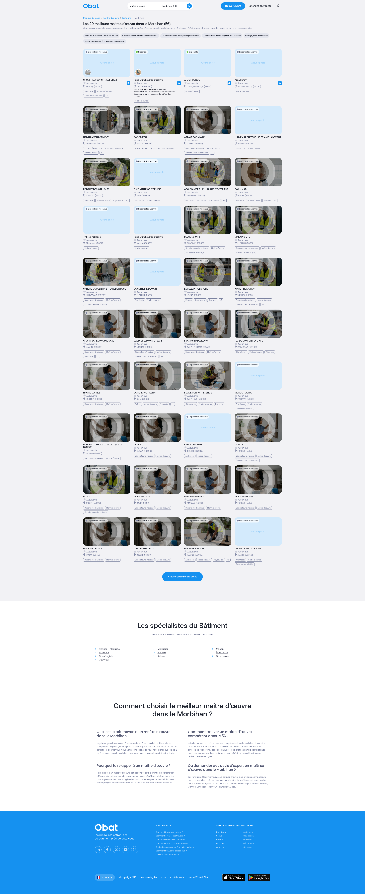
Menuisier (163, 649)
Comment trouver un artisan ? (169, 832)
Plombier (104, 652)
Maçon (220, 649)
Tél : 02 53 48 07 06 (198, 877)
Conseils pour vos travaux (167, 854)
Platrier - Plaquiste (109, 649)
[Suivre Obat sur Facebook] (107, 849)
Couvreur (104, 659)
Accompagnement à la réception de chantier (105, 41)
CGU (163, 877)
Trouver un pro (233, 6)
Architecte (248, 832)
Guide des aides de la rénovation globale (175, 847)
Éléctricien (221, 832)
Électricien (222, 652)
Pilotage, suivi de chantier (256, 35)
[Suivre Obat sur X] (116, 849)
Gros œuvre (222, 656)
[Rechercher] (189, 6)
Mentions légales (149, 877)
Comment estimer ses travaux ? (170, 835)
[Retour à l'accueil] (91, 5)
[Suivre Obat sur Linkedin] (98, 849)
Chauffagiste (106, 656)
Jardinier (220, 847)
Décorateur (248, 843)
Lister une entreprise (260, 6)
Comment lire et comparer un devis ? (173, 843)
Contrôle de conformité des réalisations (140, 35)
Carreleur (247, 847)
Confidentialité (177, 877)
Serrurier (220, 835)
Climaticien (248, 835)
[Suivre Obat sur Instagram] (134, 849)
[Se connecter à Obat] (278, 6)
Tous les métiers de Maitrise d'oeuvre (101, 35)
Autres (161, 656)
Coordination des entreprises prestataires (180, 35)
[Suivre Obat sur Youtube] (125, 849)
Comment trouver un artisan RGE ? (171, 850)
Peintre (162, 652)
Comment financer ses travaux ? (170, 839)
